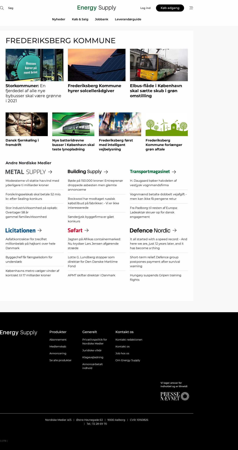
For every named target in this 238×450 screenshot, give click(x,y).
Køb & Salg (80, 19)
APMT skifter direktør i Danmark (91, 275)
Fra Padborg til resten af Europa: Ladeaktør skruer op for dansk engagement (153, 212)
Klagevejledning (92, 357)
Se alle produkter (60, 360)
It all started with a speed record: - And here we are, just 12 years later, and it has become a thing (158, 243)
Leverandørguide (128, 19)
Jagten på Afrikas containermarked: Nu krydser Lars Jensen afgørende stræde (94, 243)
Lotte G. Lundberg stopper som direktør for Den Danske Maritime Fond (93, 261)
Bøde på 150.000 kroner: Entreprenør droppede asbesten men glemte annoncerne (95, 185)
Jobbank (101, 19)
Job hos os (122, 353)
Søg (10, 8)
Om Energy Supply (127, 360)
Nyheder (58, 19)
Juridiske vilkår (92, 350)
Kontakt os (122, 346)
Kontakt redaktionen (128, 339)
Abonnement (58, 339)
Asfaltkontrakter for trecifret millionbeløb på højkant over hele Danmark (30, 243)
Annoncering (57, 353)
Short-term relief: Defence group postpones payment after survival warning (155, 261)
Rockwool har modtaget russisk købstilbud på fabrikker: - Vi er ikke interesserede (93, 203)
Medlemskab (57, 346)
